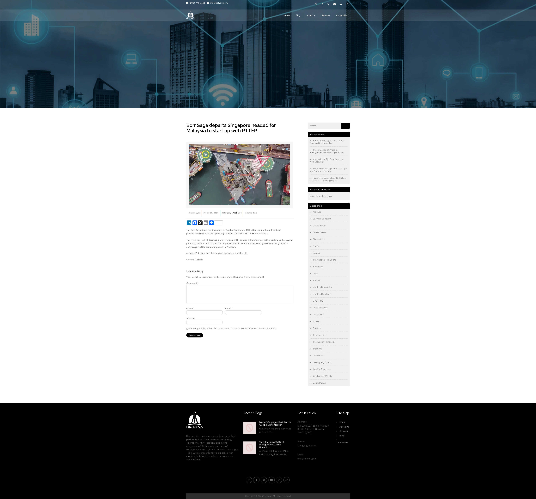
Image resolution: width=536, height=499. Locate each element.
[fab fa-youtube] (334, 4)
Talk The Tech (319, 335)
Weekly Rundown (321, 369)
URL (246, 253)
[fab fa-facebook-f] (322, 4)
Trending (317, 349)
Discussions (318, 239)
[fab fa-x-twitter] (328, 4)
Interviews (318, 266)
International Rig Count (324, 260)
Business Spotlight (322, 219)
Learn (315, 273)
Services (325, 15)
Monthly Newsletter (322, 287)
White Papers (319, 383)
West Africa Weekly (322, 376)
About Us (310, 15)
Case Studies (319, 225)
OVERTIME (318, 301)
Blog (298, 15)
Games (316, 253)
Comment (192, 283)
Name (190, 308)
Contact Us (341, 15)
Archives (237, 213)
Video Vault (318, 355)
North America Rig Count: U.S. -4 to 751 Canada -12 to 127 (328, 169)
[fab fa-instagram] (316, 4)
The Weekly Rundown (324, 342)
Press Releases (320, 307)
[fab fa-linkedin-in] (341, 4)
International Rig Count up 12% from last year (326, 160)
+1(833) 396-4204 (197, 3)
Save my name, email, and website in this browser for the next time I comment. (233, 328)
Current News (319, 232)
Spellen (316, 321)
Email (229, 308)
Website (190, 318)
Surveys (316, 328)
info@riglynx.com (219, 3)
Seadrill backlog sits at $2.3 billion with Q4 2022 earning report (328, 179)
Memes (316, 280)
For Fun (316, 246)
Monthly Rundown (322, 294)
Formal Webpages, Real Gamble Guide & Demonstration (327, 141)
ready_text (318, 314)
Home (287, 15)
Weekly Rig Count (322, 362)
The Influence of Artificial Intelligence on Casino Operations (327, 151)
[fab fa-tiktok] (347, 4)
